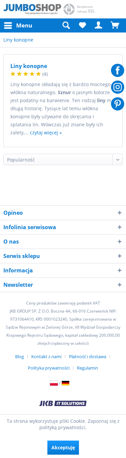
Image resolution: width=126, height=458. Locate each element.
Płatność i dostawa (87, 356)
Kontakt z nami (46, 356)
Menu (24, 25)
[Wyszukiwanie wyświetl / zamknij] (66, 25)
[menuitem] (18, 25)
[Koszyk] (115, 25)
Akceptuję (63, 447)
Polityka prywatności (49, 368)
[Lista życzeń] (82, 25)
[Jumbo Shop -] (32, 9)
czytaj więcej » (46, 132)
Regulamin (87, 368)
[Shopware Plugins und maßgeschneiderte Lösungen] (62, 404)
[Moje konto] (99, 25)
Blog (19, 356)
